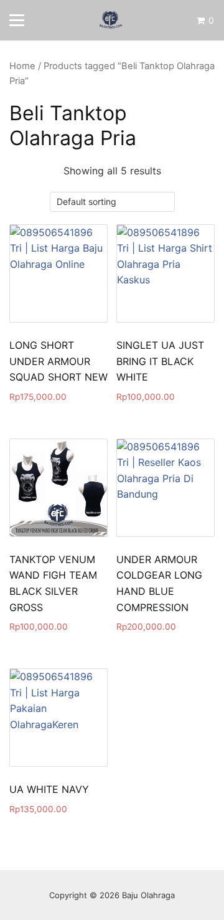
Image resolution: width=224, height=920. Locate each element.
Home (22, 66)
